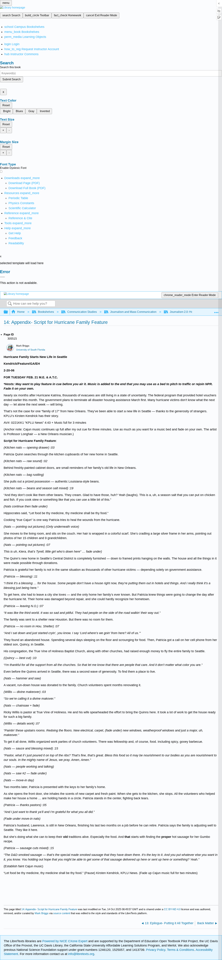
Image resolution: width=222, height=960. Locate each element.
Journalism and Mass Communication (133, 311)
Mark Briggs (42, 913)
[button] (15, 238)
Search (9, 304)
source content (61, 913)
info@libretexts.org (80, 954)
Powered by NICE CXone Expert (65, 941)
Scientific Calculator (22, 208)
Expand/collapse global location (216, 310)
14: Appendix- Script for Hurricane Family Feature (49, 909)
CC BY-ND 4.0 (172, 909)
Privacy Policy (155, 950)
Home (20, 311)
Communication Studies (82, 311)
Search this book (10, 67)
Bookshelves (46, 311)
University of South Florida (30, 349)
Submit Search (11, 79)
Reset (6, 105)
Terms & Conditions (180, 950)
